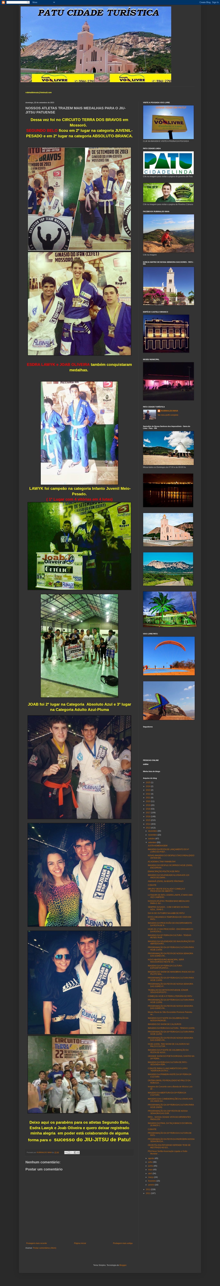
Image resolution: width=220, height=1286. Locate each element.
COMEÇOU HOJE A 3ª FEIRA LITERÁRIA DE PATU (170, 996)
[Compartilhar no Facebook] (75, 1152)
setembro (152, 842)
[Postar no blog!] (69, 1152)
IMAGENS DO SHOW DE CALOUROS (164, 1024)
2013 (148, 828)
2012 (148, 1189)
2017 (148, 813)
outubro (151, 838)
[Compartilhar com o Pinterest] (78, 1152)
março (151, 1177)
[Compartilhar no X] (72, 1152)
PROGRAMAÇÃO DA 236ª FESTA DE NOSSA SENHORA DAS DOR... (167, 1112)
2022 (148, 794)
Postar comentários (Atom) (44, 1248)
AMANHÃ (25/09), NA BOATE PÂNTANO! (165, 881)
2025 (148, 782)
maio (150, 1170)
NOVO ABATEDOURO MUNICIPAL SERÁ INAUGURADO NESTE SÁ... (166, 960)
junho (151, 1166)
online (145, 764)
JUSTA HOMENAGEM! (157, 846)
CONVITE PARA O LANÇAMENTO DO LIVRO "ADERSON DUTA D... (167, 1069)
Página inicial (80, 1243)
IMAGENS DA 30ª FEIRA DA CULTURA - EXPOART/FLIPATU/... (165, 967)
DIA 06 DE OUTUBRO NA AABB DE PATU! (166, 913)
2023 (148, 790)
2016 (148, 816)
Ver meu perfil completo (168, 415)
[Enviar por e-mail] (65, 1152)
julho (150, 1162)
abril (150, 1173)
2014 (148, 824)
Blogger (123, 1265)
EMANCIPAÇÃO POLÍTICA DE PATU (164, 871)
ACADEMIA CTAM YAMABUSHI (161, 862)
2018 (148, 809)
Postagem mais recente (36, 1243)
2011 (148, 1193)
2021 (148, 798)
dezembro (153, 831)
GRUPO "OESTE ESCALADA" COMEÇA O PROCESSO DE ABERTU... (166, 890)
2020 (148, 801)
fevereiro (152, 1181)
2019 (148, 805)
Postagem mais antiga (123, 1243)
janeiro (151, 1185)
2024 (148, 786)
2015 (148, 820)
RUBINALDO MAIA (169, 411)
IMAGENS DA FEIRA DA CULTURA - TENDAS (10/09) (171, 1028)
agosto (151, 1158)
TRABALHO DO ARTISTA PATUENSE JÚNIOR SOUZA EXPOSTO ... (168, 991)
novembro (153, 835)
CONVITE (152, 885)
